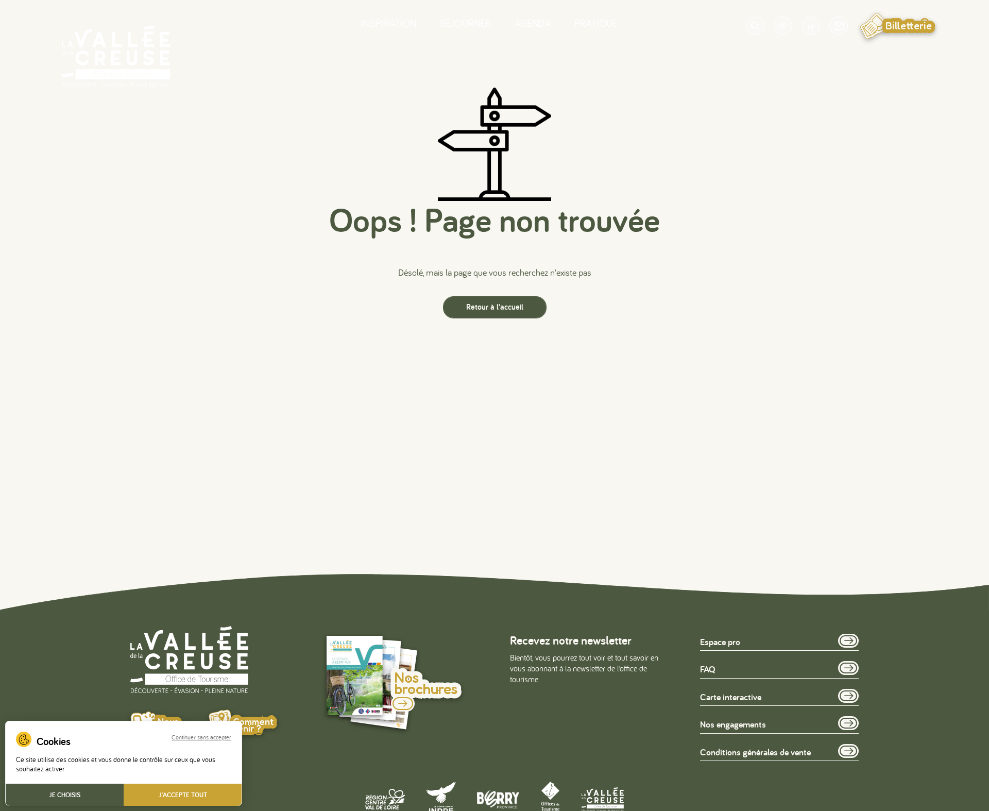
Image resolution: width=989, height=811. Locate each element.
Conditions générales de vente (755, 752)
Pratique (596, 22)
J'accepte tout (183, 794)
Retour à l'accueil (494, 306)
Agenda (533, 22)
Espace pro (720, 642)
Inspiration (388, 22)
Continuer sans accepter (201, 737)
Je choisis (64, 794)
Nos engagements (733, 724)
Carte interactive (730, 697)
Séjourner (465, 22)
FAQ (707, 669)
